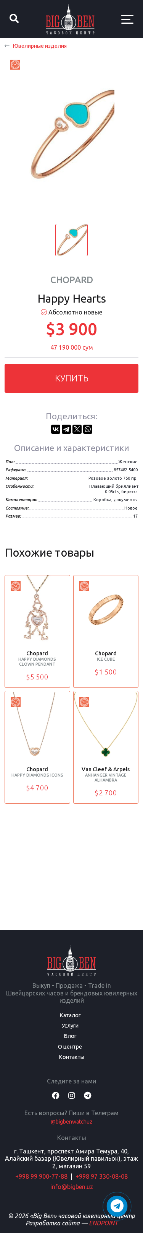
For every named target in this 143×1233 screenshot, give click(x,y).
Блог (70, 1036)
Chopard (71, 280)
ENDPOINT (103, 1223)
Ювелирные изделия (40, 46)
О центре (70, 1047)
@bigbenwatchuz (72, 1122)
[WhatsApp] (87, 429)
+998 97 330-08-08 (102, 1176)
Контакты (71, 1057)
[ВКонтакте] (55, 429)
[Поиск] (14, 19)
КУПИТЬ (71, 378)
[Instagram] (71, 1095)
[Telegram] (66, 429)
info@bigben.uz (71, 1186)
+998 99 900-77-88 (41, 1176)
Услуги (70, 1026)
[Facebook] (55, 1095)
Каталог (70, 1015)
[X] (77, 429)
